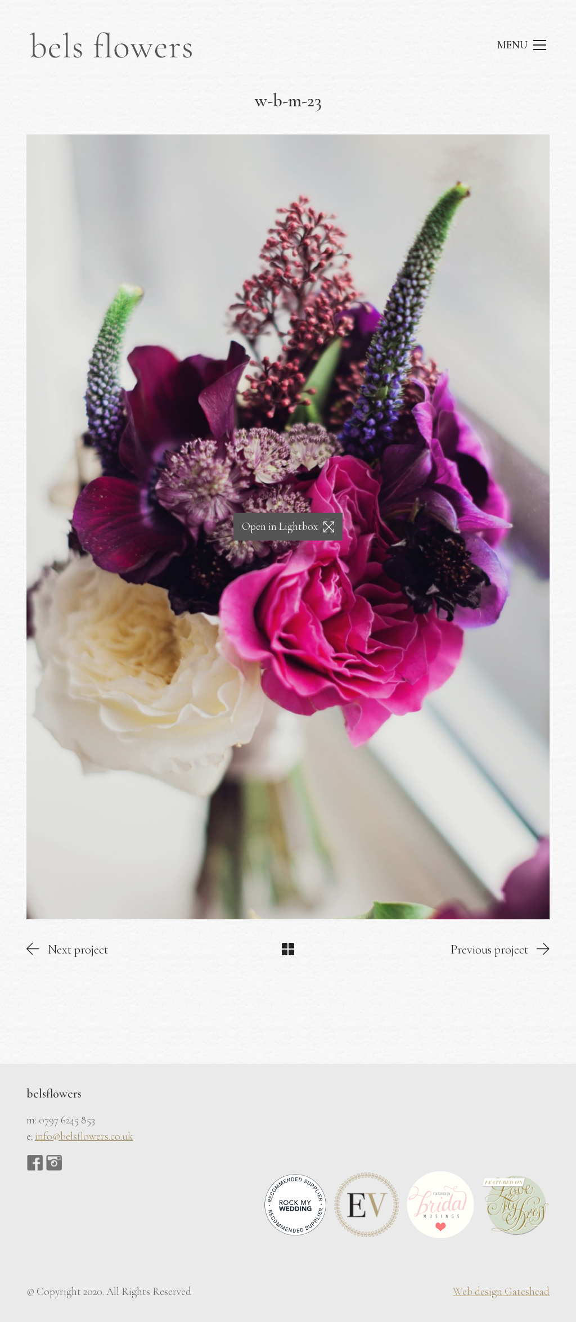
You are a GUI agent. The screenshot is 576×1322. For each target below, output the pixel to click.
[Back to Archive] (288, 949)
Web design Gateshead (501, 1291)
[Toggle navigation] (521, 45)
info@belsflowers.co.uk (84, 1136)
